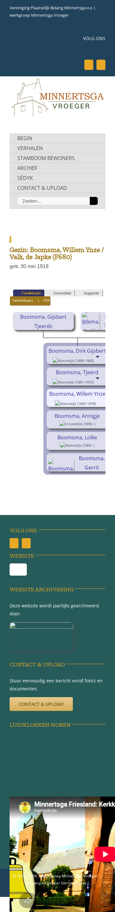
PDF (46, 300)
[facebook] (88, 65)
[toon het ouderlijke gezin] (98, 403)
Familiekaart (31, 293)
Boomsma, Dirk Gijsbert (77, 350)
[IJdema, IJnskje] (92, 316)
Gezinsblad (62, 293)
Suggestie (91, 293)
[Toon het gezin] (98, 360)
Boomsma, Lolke (77, 437)
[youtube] (100, 65)
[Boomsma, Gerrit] (62, 463)
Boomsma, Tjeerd (77, 372)
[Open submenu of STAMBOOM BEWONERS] (93, 158)
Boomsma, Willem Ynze (77, 393)
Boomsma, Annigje (77, 415)
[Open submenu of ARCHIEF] (93, 168)
